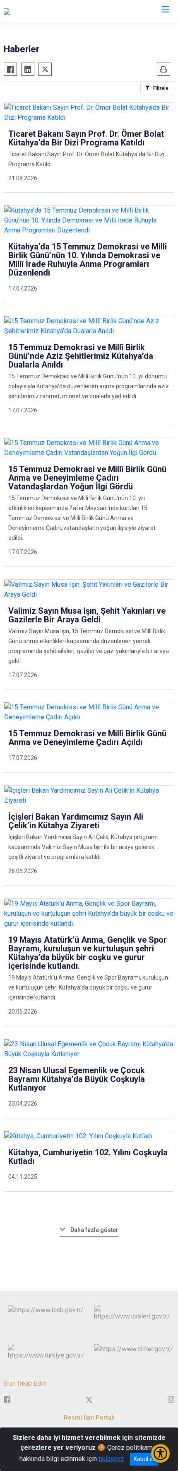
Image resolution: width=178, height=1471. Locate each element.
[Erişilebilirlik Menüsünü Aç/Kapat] (160, 1453)
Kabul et (144, 1459)
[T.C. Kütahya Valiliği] (31, 11)
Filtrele (160, 88)
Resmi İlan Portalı (89, 1417)
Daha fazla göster (94, 1230)
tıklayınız (111, 1459)
